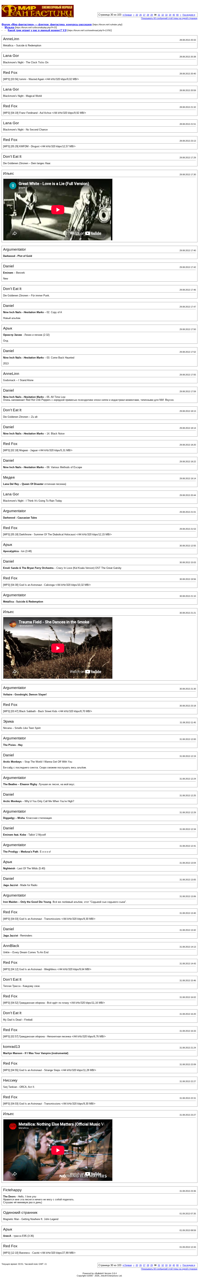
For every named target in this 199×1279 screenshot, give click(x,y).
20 (137, 15)
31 (159, 15)
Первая (127, 15)
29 (151, 15)
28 (148, 15)
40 (174, 15)
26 (140, 15)
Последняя (188, 15)
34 (170, 15)
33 (166, 15)
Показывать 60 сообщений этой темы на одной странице (169, 18)
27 (144, 15)
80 (177, 15)
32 (162, 15)
